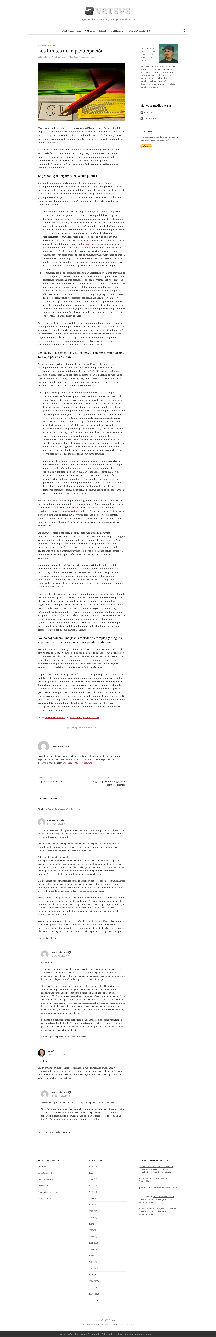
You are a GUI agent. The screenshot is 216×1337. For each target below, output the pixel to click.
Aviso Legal (66, 1333)
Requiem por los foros (50, 781)
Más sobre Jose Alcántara (79, 762)
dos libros (159, 66)
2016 (91, 1230)
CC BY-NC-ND (91, 717)
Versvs (112, 1320)
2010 (91, 1268)
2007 (91, 1287)
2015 (91, 1236)
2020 (91, 1204)
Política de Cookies (112, 1333)
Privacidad (43, 1185)
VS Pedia (90, 30)
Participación (76, 727)
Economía (43, 1166)
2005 (91, 1300)
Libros (102, 30)
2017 (91, 1224)
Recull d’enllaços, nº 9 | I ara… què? (65, 809)
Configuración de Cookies (139, 1333)
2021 (91, 1198)
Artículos (147, 112)
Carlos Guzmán (56, 820)
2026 (91, 1166)
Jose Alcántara (71, 30)
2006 (91, 1294)
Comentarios (149, 118)
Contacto (117, 30)
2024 (91, 1179)
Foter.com (75, 717)
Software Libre (45, 1198)
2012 (91, 1255)
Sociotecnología (47, 45)
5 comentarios (87, 57)
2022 (91, 1192)
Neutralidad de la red (48, 1192)
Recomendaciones (139, 30)
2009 (91, 1274)
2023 (91, 1185)
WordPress (99, 1324)
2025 (91, 1173)
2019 (91, 1211)
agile (153, 57)
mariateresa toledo (55, 717)
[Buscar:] (184, 30)
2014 (91, 1243)
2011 (90, 1262)
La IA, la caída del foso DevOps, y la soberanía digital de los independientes (156, 1199)
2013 (91, 1249)
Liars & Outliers (90, 243)
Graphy (115, 1324)
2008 (91, 1281)
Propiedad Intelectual (48, 1179)
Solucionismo (90, 727)
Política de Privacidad (87, 1333)
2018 (91, 1217)
